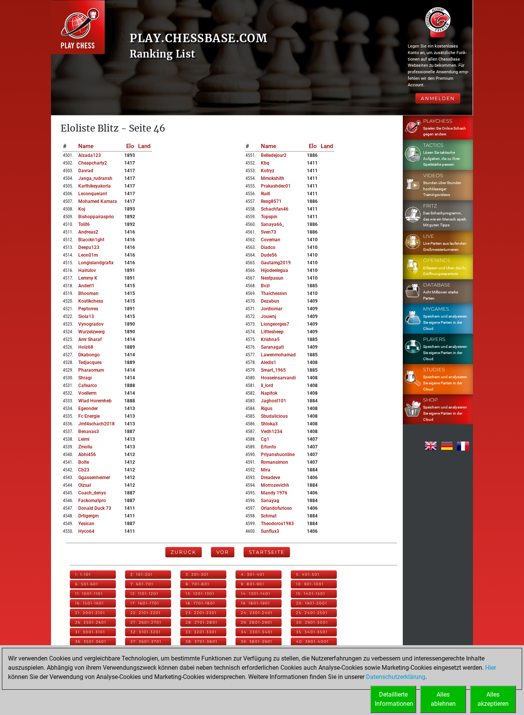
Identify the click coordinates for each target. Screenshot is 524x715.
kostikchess (90, 301)
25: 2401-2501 (312, 613)
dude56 (269, 255)
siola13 (86, 316)
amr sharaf (90, 339)
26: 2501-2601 (90, 622)
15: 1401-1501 (310, 593)
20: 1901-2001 (311, 603)
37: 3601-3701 (145, 641)
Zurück (183, 552)
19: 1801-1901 (255, 603)
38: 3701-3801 (202, 641)
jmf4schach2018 (96, 424)
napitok (269, 393)
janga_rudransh (95, 178)
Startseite (267, 552)
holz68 (85, 347)
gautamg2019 (276, 262)
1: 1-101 (83, 574)
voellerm (87, 393)
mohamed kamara (97, 201)
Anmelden (438, 98)
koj (81, 209)
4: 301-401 (253, 574)
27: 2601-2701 (145, 622)
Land (144, 146)
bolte (83, 462)
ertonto (268, 447)
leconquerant (92, 193)
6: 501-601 (86, 584)
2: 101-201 (141, 574)
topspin (269, 216)
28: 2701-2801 (202, 622)
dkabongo (89, 355)
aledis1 (268, 362)
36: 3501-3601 (90, 641)
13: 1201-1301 (200, 593)
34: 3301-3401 (257, 632)
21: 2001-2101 (90, 613)
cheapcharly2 (92, 163)
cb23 (83, 470)
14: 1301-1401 (255, 593)
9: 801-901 (252, 584)
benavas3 (88, 431)
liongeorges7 (275, 324)
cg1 (265, 439)
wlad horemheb (95, 401)
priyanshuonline (278, 454)
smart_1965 (273, 370)
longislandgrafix (96, 262)
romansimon (274, 462)
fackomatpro (92, 500)
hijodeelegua (274, 270)
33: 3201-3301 (201, 632)
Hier (490, 667)
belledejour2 (274, 155)
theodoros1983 (277, 523)
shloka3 (269, 424)
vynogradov (91, 324)
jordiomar (271, 308)
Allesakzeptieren (493, 699)
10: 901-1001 (310, 584)
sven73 (268, 232)
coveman (270, 239)
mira (265, 470)
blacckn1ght (91, 239)
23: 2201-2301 (201, 613)
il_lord (267, 385)
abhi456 (87, 454)
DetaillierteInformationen (394, 699)
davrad (85, 170)
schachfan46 (274, 209)
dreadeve (270, 477)
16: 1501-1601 (89, 603)
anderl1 (86, 285)
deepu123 (88, 247)
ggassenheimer (94, 477)
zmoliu (85, 447)
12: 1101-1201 (144, 593)
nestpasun (272, 278)
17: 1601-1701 (144, 603)
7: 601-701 (141, 584)
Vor (222, 552)
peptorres (88, 308)
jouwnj (268, 316)
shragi (85, 378)
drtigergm (88, 516)
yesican (86, 523)
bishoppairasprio (96, 216)
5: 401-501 (308, 574)
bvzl (265, 285)
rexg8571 (271, 201)
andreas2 (88, 232)
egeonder (88, 408)
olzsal (84, 485)
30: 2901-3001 (312, 622)
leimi (83, 439)
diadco (268, 247)
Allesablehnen (443, 699)
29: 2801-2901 (256, 622)
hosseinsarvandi (278, 378)
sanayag (270, 500)
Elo (130, 146)
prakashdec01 (276, 186)
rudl (265, 193)
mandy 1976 (274, 493)
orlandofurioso (276, 508)
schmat (269, 516)
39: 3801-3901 (256, 641)
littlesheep (272, 331)
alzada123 (89, 155)
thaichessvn (274, 293)
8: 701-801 (197, 584)
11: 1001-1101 (89, 593)
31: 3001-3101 (90, 632)
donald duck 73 (94, 508)
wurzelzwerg (91, 331)
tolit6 (84, 224)
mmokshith (272, 178)
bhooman (88, 293)
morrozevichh (275, 485)
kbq (265, 163)
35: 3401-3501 (312, 632)
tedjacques (90, 362)
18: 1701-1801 (200, 603)
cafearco (87, 385)
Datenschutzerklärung (395, 676)
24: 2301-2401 (257, 613)
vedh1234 (271, 431)
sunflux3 (270, 531)
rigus (266, 408)
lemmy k (87, 278)
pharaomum (91, 370)
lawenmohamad (278, 355)
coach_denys (92, 493)
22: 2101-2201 (145, 613)
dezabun (270, 301)
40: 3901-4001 (312, 641)
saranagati (272, 347)
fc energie (89, 416)
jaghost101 (273, 401)
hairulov (87, 270)
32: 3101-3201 (145, 632)
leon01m (88, 255)
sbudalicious (274, 416)
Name (86, 146)
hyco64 (86, 531)
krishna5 (270, 339)
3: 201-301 (197, 574)
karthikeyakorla (94, 186)
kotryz (267, 170)
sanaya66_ (272, 224)
